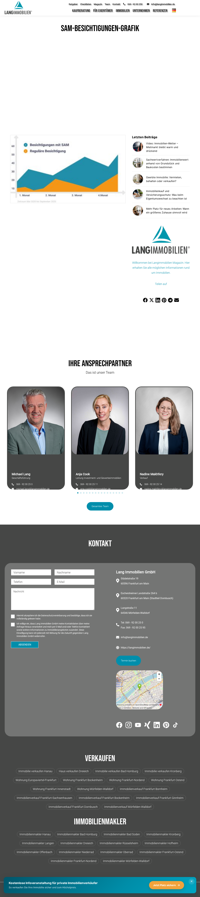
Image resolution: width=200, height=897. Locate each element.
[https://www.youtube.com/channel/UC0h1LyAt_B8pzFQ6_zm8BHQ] (138, 725)
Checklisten (85, 4)
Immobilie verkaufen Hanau (35, 771)
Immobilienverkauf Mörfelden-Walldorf (127, 806)
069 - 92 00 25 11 (89, 484)
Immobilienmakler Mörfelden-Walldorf (126, 861)
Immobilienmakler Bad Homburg (77, 834)
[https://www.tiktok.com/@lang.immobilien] (175, 725)
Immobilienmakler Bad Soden (122, 834)
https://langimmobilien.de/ (135, 647)
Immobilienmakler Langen (38, 843)
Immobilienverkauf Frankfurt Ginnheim (159, 798)
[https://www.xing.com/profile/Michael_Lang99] (147, 725)
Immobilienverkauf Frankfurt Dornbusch (73, 806)
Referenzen (160, 10)
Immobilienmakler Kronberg (163, 834)
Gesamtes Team (100, 506)
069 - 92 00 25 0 (24, 484)
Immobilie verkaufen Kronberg (163, 771)
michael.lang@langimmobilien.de (33, 488)
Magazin (98, 4)
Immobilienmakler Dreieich (76, 843)
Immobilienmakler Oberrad (116, 852)
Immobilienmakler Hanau (35, 834)
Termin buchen (128, 660)
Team (107, 4)
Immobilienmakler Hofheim (161, 843)
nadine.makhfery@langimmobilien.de (163, 488)
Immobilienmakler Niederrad (76, 852)
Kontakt (116, 4)
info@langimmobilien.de (134, 637)
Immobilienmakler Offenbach (34, 852)
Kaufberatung (81, 10)
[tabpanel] (36, 436)
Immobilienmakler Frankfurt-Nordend (73, 861)
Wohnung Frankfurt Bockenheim (83, 780)
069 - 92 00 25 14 (153, 484)
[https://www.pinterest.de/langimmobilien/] (166, 725)
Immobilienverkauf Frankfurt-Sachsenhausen (44, 798)
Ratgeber (73, 4)
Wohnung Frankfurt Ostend (167, 780)
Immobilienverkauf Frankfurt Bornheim (143, 789)
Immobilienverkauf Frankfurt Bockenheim (104, 798)
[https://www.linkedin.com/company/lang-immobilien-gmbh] (157, 725)
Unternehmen (141, 10)
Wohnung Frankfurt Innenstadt (52, 789)
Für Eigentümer (103, 10)
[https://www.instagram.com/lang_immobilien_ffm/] (128, 725)
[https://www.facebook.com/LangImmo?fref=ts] (119, 725)
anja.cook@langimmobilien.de (95, 488)
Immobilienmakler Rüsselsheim (119, 843)
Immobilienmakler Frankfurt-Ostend (161, 852)
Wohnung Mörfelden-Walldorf (95, 789)
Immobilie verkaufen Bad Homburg (116, 771)
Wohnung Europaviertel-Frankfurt (36, 780)
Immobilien (123, 10)
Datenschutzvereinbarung (53, 615)
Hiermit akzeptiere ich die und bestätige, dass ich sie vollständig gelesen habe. (54, 617)
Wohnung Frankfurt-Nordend (127, 780)
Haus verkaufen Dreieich (74, 771)
